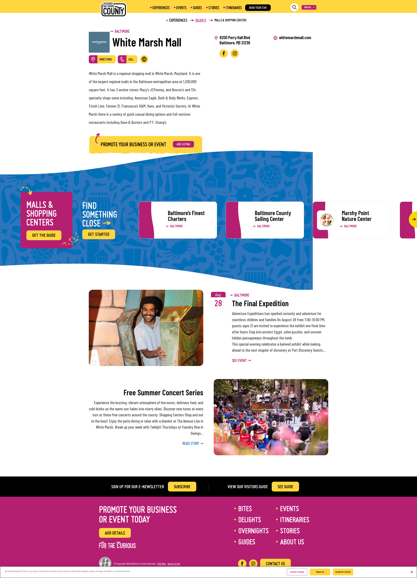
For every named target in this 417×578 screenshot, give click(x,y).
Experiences (161, 7)
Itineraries (234, 7)
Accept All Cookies (343, 572)
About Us (292, 542)
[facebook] (223, 53)
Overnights (253, 530)
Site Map (161, 563)
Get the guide (44, 235)
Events (181, 7)
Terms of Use (173, 563)
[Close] (411, 572)
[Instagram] (253, 563)
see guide (285, 486)
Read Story (191, 443)
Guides (197, 7)
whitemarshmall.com (295, 37)
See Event (240, 360)
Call (130, 59)
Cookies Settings (297, 572)
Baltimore (122, 31)
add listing (183, 144)
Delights (249, 519)
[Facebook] (242, 563)
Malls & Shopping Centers (230, 20)
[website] (144, 59)
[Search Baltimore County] (294, 7)
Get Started (98, 234)
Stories (213, 7)
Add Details (115, 533)
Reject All (320, 572)
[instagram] (234, 53)
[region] (208, 572)
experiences (178, 20)
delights (200, 20)
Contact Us (275, 563)
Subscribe (182, 486)
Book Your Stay (258, 7)
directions (105, 59)
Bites (245, 508)
